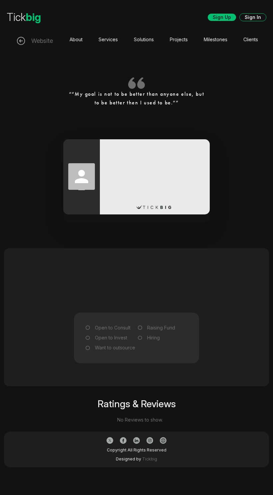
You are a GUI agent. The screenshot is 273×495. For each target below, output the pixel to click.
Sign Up (222, 17)
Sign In (253, 17)
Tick (24, 17)
